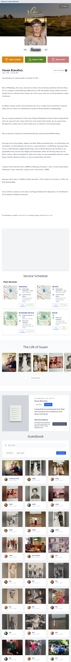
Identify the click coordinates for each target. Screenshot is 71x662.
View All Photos (35, 378)
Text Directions (22, 305)
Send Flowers (64, 328)
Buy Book (48, 404)
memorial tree (23, 215)
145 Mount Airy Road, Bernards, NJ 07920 (27, 325)
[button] (10, 290)
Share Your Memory (59, 424)
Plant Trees (30, 305)
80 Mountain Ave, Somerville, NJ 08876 (27, 299)
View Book (39, 404)
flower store (49, 215)
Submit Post (61, 453)
